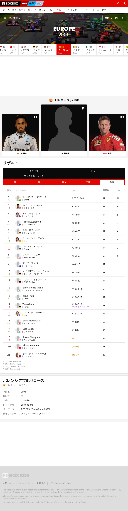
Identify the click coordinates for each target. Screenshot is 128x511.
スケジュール (45, 9)
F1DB (24, 502)
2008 (42, 413)
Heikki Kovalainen (31, 221)
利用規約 (41, 483)
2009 (46, 409)
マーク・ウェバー (31, 262)
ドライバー (84, 9)
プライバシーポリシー (60, 483)
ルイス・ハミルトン (32, 205)
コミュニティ (18, 9)
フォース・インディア (33, 274)
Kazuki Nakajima (31, 337)
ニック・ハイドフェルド (34, 279)
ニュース (32, 9)
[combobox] (114, 18)
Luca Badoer (28, 328)
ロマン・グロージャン (33, 312)
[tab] (34, 171)
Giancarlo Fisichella (32, 287)
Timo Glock (28, 304)
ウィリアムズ (29, 232)
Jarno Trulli (28, 295)
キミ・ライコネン (31, 213)
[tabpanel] (64, 278)
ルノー (26, 241)
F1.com (84, 502)
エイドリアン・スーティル (35, 271)
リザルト (59, 9)
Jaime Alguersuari (31, 320)
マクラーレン (29, 208)
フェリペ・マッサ (29, 413)
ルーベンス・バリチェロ (34, 196)
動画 (104, 9)
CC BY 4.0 (45, 502)
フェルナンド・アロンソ (34, 238)
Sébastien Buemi (31, 345)
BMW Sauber (29, 257)
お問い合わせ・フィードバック (17, 483)
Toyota (27, 298)
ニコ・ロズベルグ (31, 229)
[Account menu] (124, 3)
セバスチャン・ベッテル (34, 353)
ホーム (6, 9)
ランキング (71, 9)
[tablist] (64, 173)
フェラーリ (28, 216)
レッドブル (28, 265)
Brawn (26, 199)
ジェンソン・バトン (32, 246)
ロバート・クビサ (31, 254)
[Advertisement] (64, 76)
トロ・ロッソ (29, 323)
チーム (96, 9)
